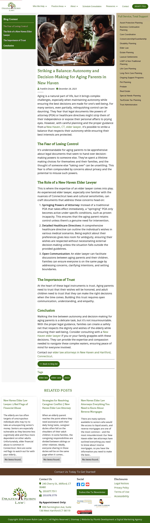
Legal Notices (121, 483)
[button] (39, 6)
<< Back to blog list (49, 364)
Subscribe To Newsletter (92, 492)
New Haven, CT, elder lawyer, (64, 126)
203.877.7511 (50, 491)
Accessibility (121, 496)
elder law (43, 378)
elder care (56, 378)
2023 (67, 378)
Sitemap (75, 519)
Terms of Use (121, 491)
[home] (11, 6)
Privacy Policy (121, 487)
